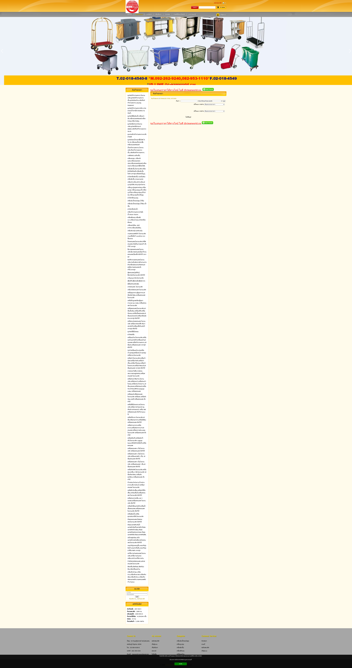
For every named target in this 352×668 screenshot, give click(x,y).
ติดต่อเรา (204, 641)
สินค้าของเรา (158, 93)
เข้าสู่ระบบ (223, 15)
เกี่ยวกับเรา (155, 647)
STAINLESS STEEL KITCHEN (168, 98)
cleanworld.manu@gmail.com (140, 654)
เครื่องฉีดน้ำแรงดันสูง (183, 641)
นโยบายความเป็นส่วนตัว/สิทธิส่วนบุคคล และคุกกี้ (180, 660)
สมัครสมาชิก (217, 3)
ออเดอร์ (154, 651)
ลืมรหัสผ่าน (132, 599)
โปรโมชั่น (154, 654)
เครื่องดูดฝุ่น (180, 644)
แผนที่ (203, 644)
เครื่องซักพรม (180, 651)
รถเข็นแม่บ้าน (180, 654)
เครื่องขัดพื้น (180, 647)
